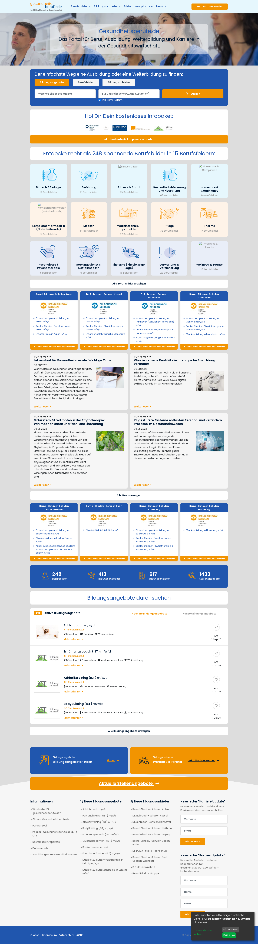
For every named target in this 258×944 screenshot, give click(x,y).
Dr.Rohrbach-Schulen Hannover (154, 296)
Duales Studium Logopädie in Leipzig (104, 871)
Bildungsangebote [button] (137, 6)
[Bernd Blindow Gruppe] (92, 127)
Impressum (49, 935)
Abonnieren (192, 841)
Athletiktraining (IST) (86, 678)
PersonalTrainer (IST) (99, 815)
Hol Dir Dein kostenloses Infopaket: (129, 116)
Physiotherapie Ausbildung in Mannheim (202, 320)
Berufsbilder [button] (79, 6)
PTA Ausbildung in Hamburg (205, 530)
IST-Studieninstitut (74, 629)
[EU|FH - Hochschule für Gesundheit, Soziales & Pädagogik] (140, 127)
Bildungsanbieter (159, 579)
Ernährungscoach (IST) (87, 651)
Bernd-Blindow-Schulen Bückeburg (154, 507)
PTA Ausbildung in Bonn (102, 530)
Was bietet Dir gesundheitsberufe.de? (46, 811)
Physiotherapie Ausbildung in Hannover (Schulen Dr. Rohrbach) (155, 322)
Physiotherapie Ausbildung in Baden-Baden (52, 531)
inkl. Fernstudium (112, 100)
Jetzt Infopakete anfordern (129, 139)
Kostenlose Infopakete (46, 842)
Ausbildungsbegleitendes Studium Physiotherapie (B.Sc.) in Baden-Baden (55, 549)
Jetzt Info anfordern (55, 346)
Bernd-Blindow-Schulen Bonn (104, 506)
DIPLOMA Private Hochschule (150, 851)
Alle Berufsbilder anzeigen (129, 283)
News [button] (160, 6)
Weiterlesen (42, 406)
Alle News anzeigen (129, 495)
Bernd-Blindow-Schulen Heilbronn (153, 828)
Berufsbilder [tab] (86, 82)
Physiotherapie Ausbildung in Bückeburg (152, 531)
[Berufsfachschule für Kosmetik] (105, 127)
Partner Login (40, 825)
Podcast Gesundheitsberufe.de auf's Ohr (54, 833)
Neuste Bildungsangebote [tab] (199, 613)
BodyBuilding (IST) (83, 704)
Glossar (35, 935)
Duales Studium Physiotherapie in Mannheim (205, 328)
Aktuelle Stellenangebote (126, 783)
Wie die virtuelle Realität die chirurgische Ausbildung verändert (174, 362)
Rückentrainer (95, 847)
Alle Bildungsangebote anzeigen (129, 731)
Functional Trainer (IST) (101, 853)
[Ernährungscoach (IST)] (216, 653)
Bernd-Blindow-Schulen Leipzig (151, 834)
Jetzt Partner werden (209, 6)
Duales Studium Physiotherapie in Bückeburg (155, 547)
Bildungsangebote (109, 579)
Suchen (195, 93)
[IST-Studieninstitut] (163, 127)
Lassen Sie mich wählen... (203, 932)
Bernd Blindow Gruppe (146, 873)
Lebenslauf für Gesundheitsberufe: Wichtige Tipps (72, 360)
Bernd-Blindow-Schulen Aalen (53, 294)
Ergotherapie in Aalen (52, 334)
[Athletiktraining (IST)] (216, 679)
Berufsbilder (59, 579)
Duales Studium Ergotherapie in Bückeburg (153, 539)
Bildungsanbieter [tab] (119, 82)
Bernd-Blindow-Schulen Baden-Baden (54, 507)
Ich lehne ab (231, 929)
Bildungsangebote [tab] (52, 82)
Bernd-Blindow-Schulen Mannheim (204, 296)
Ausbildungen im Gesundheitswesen (54, 854)
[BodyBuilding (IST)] (216, 705)
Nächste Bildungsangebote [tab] (149, 613)
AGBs (79, 935)
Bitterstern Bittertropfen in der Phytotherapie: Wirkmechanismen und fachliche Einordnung (69, 422)
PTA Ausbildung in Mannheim (206, 334)
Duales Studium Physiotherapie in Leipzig (102, 861)
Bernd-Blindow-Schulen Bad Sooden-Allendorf (150, 859)
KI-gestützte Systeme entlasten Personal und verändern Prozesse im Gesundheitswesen (178, 422)
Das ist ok (229, 935)
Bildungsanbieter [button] (106, 6)
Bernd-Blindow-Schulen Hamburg (204, 507)
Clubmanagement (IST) (101, 841)
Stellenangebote (209, 579)
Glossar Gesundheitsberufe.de (51, 819)
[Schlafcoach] (216, 627)
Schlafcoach (79, 625)
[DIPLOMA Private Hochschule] (120, 127)
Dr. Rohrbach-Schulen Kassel (104, 294)
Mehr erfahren (73, 639)
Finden (111, 760)
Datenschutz (40, 848)
